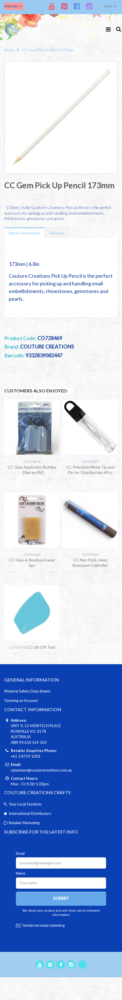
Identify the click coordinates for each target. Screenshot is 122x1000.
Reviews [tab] (56, 232)
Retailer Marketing (24, 822)
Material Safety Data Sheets (27, 691)
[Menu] (108, 29)
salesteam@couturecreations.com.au (41, 770)
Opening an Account (21, 700)
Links (108, 6)
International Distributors (30, 813)
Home (9, 50)
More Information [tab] (24, 232)
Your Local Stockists (25, 804)
